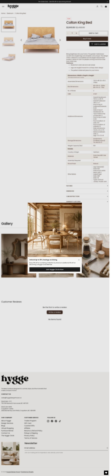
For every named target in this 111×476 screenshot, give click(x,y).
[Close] (79, 260)
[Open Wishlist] (106, 473)
